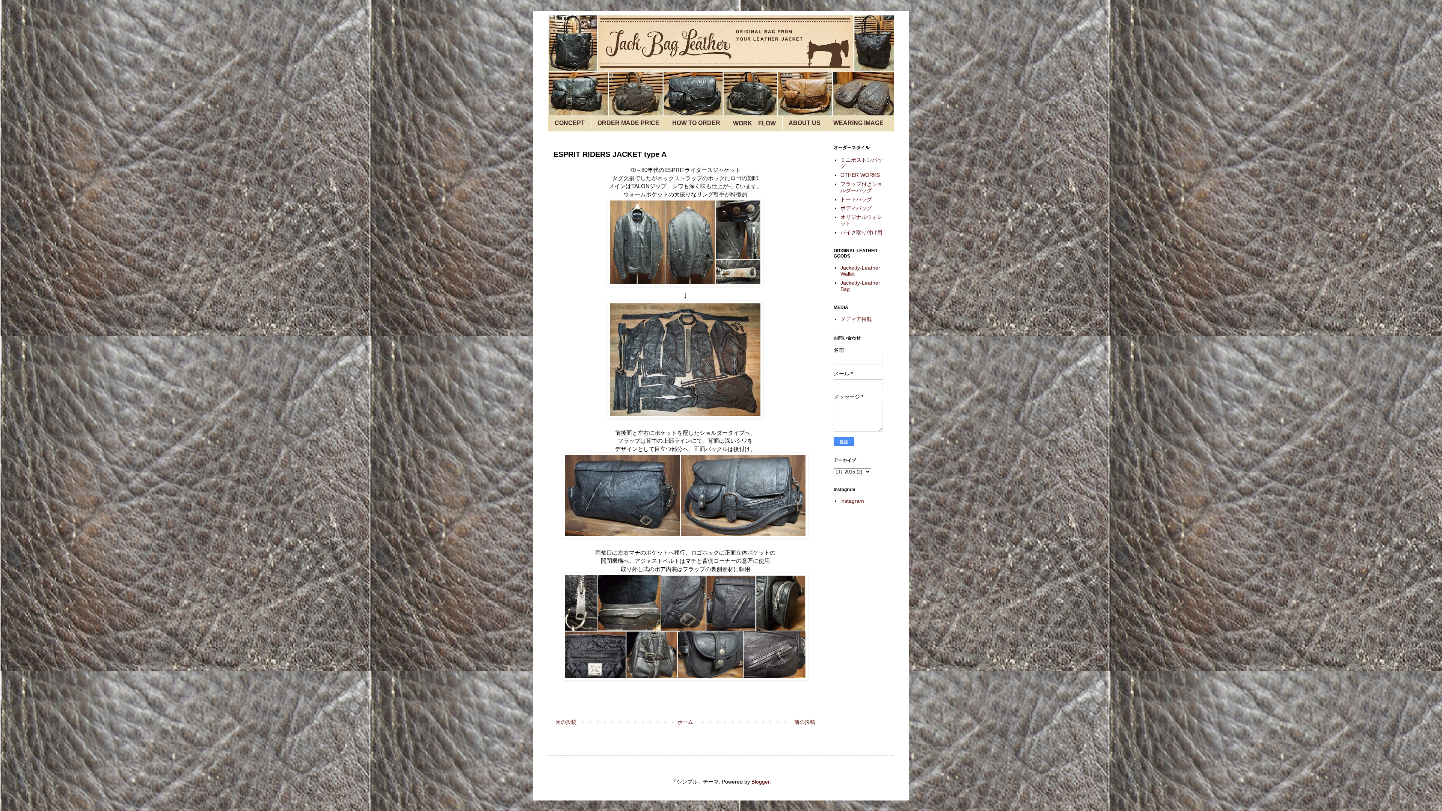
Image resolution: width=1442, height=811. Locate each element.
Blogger (760, 782)
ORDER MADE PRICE (628, 123)
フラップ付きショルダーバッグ (861, 187)
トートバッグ (856, 199)
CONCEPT (570, 123)
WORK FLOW (754, 123)
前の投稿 (804, 722)
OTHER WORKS (860, 175)
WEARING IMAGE (858, 123)
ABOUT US (805, 123)
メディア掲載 (856, 319)
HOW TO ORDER (696, 123)
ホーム (685, 722)
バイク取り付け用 (861, 232)
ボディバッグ (856, 208)
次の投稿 (565, 722)
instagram (852, 501)
